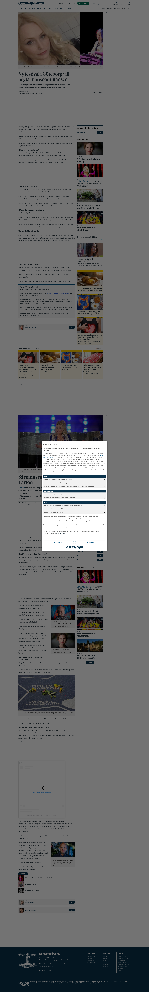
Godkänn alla (90, 542)
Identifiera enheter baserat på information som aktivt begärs (59, 497)
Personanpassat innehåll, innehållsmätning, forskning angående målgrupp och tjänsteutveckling (69, 486)
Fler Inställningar (58, 542)
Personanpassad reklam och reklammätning (55, 483)
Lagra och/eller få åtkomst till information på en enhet (58, 479)
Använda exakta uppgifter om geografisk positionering (58, 494)
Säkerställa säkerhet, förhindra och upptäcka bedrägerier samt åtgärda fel (63, 505)
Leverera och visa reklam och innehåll (53, 509)
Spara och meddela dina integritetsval (54, 512)
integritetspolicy (61, 533)
